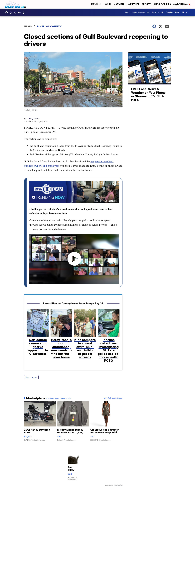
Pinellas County (49, 26)
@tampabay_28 (24, 12)
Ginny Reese (34, 118)
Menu (95, 4)
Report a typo (31, 377)
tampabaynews (7, 12)
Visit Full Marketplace (113, 398)
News (126, 12)
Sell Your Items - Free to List (58, 399)
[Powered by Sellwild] (118, 485)
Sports (146, 4)
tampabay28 (15, 12)
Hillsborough (157, 12)
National (120, 4)
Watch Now (181, 4)
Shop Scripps (162, 4)
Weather (134, 4)
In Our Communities (141, 12)
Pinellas (169, 12)
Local (108, 4)
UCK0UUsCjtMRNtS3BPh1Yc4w (20, 12)
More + (185, 12)
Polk (177, 12)
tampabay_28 (11, 12)
